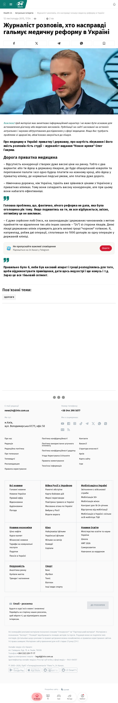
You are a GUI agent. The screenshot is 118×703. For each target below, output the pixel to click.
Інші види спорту (54, 586)
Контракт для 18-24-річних (94, 505)
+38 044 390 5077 (70, 410)
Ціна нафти (15, 531)
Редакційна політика (14, 449)
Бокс (47, 570)
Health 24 (8, 13)
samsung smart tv (69, 670)
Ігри (81, 464)
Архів (81, 454)
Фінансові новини (19, 539)
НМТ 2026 (85, 543)
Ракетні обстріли (53, 489)
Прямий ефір (16, 497)
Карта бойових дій (54, 493)
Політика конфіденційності (55, 439)
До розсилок (98, 605)
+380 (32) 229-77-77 (26, 653)
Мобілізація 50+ (89, 497)
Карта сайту (84, 459)
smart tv (51, 670)
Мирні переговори (54, 497)
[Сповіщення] (114, 4)
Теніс (48, 578)
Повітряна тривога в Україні (59, 502)
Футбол (49, 574)
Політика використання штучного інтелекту (58, 445)
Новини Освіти (89, 527)
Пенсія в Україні (18, 555)
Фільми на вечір (53, 539)
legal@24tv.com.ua (44, 656)
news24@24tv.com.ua (17, 410)
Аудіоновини (16, 506)
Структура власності (88, 449)
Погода (13, 510)
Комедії (49, 544)
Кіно (48, 527)
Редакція (9, 444)
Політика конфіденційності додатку (59, 451)
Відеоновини (16, 502)
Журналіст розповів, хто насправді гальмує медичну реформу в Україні (71, 13)
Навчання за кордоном (92, 551)
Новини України (18, 493)
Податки (14, 551)
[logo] (20, 4)
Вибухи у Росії (52, 510)
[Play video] (59, 82)
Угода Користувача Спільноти (56, 456)
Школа (84, 539)
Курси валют (16, 535)
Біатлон (49, 582)
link (62, 423)
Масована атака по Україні (58, 506)
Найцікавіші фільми (55, 531)
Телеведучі (10, 459)
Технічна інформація (52, 466)
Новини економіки (21, 527)
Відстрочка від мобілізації (94, 509)
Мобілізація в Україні (94, 485)
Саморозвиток (88, 547)
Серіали (49, 548)
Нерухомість (17, 566)
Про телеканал (12, 454)
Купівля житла (17, 574)
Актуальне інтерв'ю (24, 13)
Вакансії (83, 444)
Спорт (48, 566)
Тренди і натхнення (19, 578)
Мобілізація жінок (90, 501)
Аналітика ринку (18, 570)
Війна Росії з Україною (58, 485)
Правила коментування (53, 461)
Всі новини (16, 485)
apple (34, 670)
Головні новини (18, 489)
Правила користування (15, 469)
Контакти (83, 439)
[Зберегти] (104, 43)
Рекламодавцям (12, 464)
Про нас (8, 439)
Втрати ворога (52, 514)
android (16, 670)
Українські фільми (54, 535)
